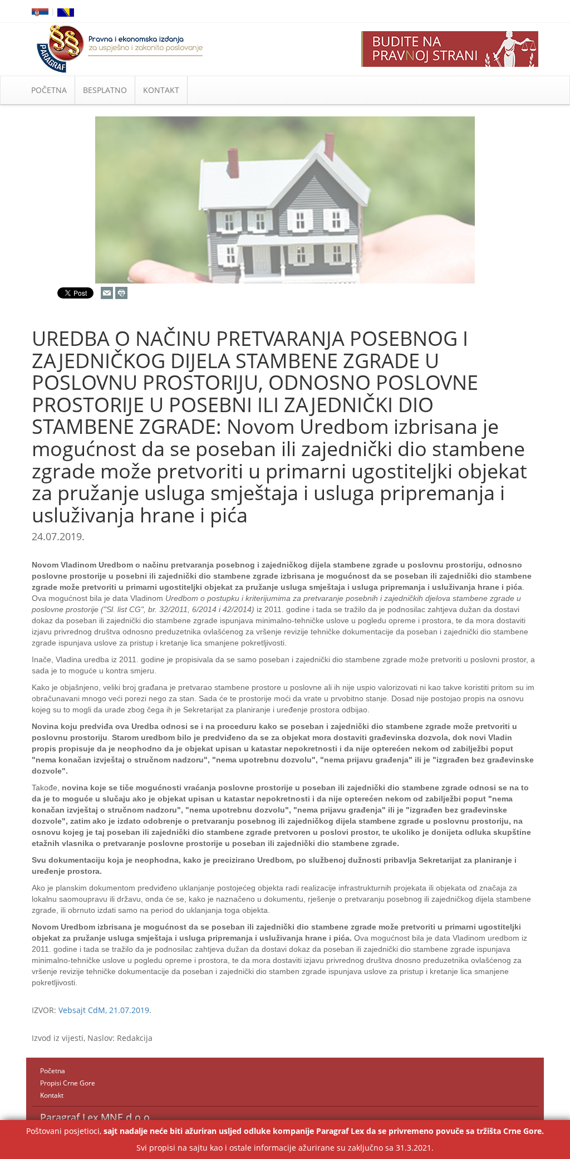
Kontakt (51, 1095)
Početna (52, 1070)
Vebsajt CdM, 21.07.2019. (104, 1010)
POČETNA (49, 90)
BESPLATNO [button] (105, 90)
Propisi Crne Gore (67, 1083)
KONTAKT (161, 90)
